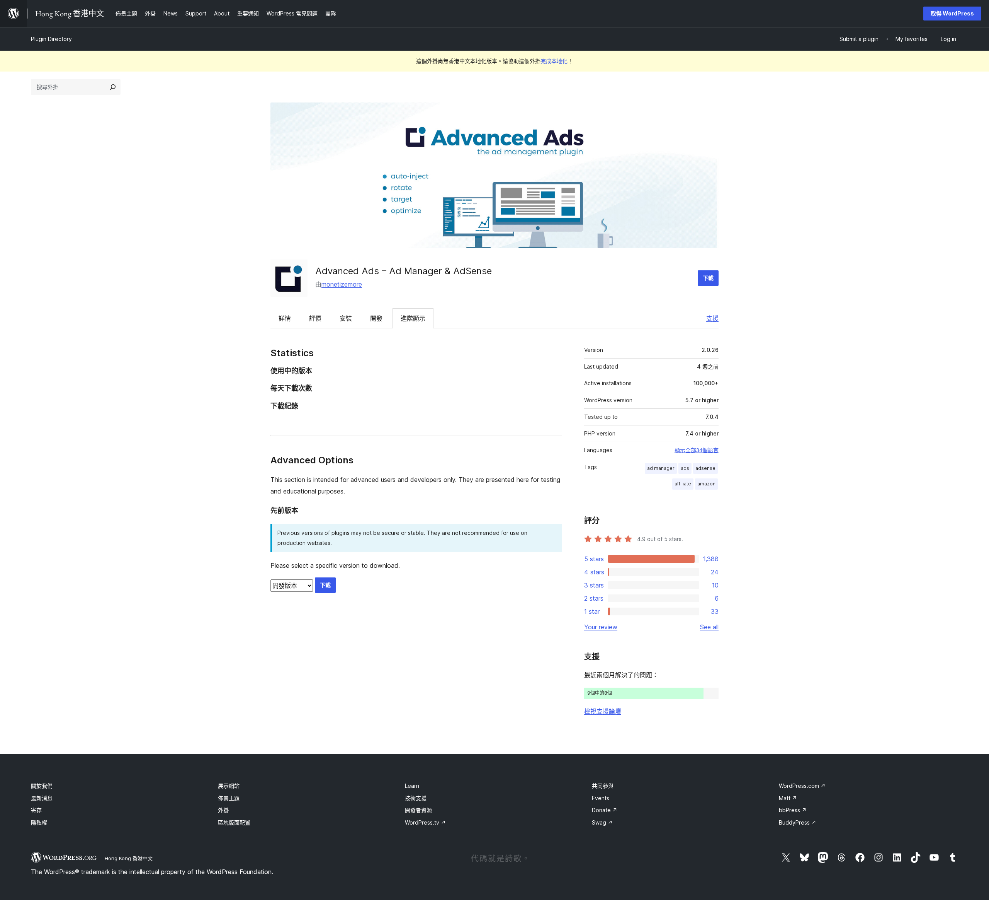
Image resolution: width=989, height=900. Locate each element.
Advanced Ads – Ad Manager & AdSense (403, 271)
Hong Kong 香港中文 (129, 858)
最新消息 (42, 798)
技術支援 (416, 798)
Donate (604, 810)
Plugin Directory (51, 39)
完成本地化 (554, 61)
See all (709, 627)
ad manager (661, 468)
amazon (706, 484)
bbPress (793, 810)
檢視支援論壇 (602, 711)
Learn (412, 785)
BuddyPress (797, 822)
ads (685, 468)
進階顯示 (413, 318)
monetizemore (341, 284)
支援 (712, 318)
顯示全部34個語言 (697, 450)
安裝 (346, 318)
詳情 (285, 318)
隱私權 (39, 822)
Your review (600, 627)
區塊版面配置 (234, 822)
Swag (602, 822)
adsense (705, 468)
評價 (315, 318)
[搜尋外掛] (113, 87)
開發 (376, 318)
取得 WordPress (952, 13)
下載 (708, 278)
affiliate (683, 484)
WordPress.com (802, 785)
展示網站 (229, 785)
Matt (788, 798)
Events (600, 798)
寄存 (36, 810)
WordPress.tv (425, 822)
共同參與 (602, 785)
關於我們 (42, 785)
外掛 (223, 810)
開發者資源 (418, 810)
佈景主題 (229, 798)
